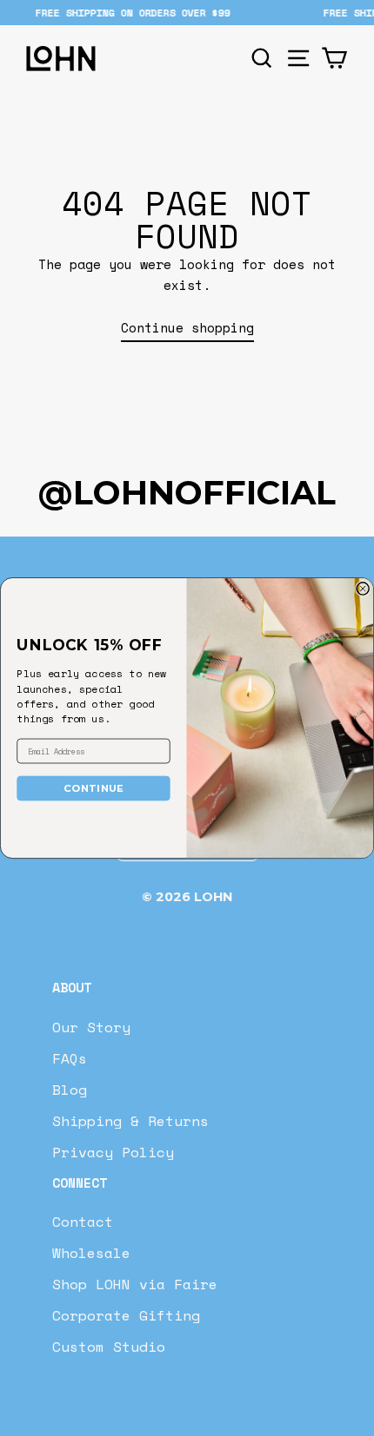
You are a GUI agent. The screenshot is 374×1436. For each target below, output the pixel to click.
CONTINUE (93, 787)
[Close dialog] (363, 589)
